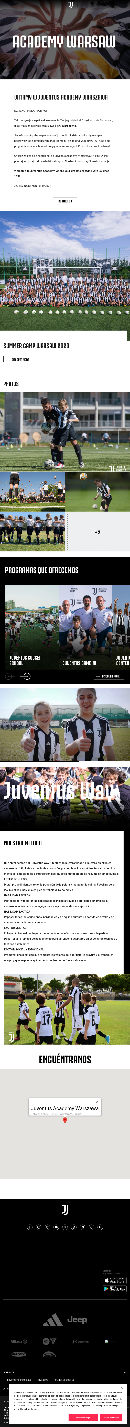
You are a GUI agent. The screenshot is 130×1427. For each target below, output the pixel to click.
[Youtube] (56, 1227)
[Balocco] (19, 1354)
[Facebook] (29, 1227)
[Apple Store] (115, 1280)
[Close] (122, 1387)
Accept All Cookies (111, 1417)
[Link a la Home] (70, 5)
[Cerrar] (97, 1102)
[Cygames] (80, 1341)
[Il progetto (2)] (97, 492)
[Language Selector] (125, 1373)
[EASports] (50, 1341)
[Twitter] (65, 1227)
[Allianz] (19, 1341)
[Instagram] (38, 1227)
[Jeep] (77, 1320)
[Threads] (47, 1227)
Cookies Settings (83, 1417)
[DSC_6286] (32, 492)
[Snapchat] (91, 1227)
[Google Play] (115, 1289)
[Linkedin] (100, 1227)
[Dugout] (82, 1227)
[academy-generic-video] (65, 724)
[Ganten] (50, 1354)
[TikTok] (74, 1227)
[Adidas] (53, 1320)
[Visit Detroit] (111, 1342)
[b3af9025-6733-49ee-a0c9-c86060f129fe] (32, 532)
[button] (65, 1120)
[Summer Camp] (65, 431)
